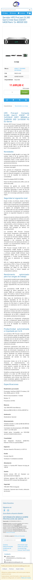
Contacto (22, 13)
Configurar (4, 569)
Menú (6, 13)
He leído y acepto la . (15, 536)
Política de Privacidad (10, 532)
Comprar (25, 92)
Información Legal (22, 544)
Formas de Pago (22, 548)
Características (8, 106)
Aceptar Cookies (20, 569)
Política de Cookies (26, 578)
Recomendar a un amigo (21, 106)
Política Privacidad (8, 546)
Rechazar (11, 569)
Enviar (23, 540)
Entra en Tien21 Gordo (24, 550)
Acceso (13, 13)
